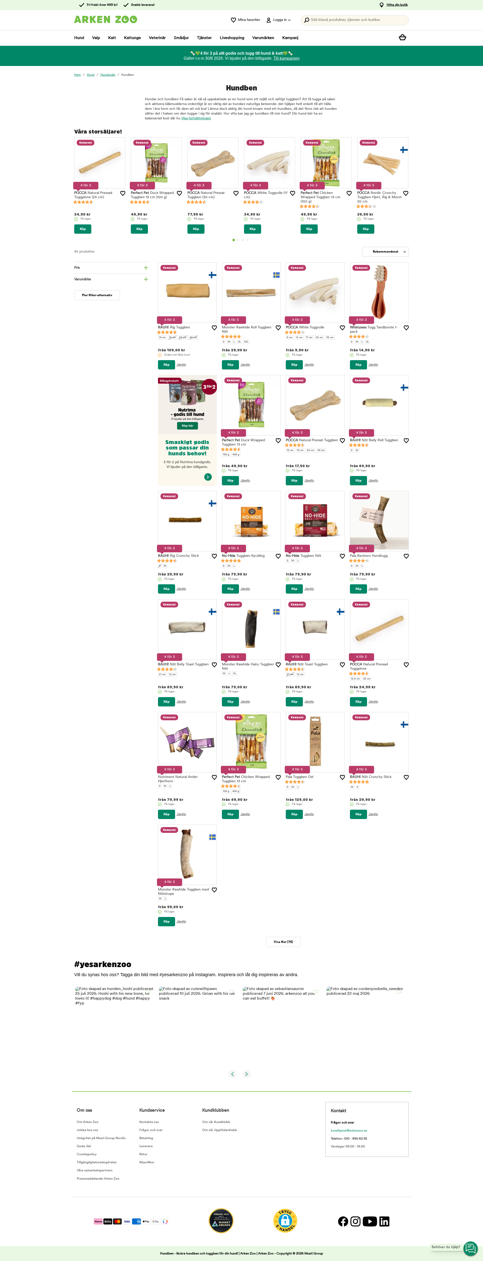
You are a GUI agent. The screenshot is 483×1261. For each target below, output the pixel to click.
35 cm (330, 337)
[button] (114, 1026)
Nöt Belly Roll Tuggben (374, 440)
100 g (226, 454)
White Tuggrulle (305, 327)
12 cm (299, 337)
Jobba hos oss (87, 1130)
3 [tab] (243, 240)
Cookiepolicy (87, 1154)
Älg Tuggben (174, 327)
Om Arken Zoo (88, 1122)
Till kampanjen (286, 58)
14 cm (162, 337)
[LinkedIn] (383, 1221)
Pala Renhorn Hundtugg (369, 556)
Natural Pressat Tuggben (312, 440)
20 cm (310, 450)
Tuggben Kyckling (243, 556)
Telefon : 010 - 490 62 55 (349, 1138)
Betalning (146, 1138)
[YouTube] (369, 1221)
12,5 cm (355, 678)
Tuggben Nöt (303, 556)
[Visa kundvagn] (404, 38)
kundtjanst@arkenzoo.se (349, 1130)
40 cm (193, 337)
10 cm (300, 450)
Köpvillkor (146, 1162)
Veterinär (157, 38)
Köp (83, 229)
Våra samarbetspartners (94, 1170)
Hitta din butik (397, 5)
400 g (235, 454)
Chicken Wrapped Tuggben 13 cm (320, 197)
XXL (246, 341)
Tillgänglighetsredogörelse (96, 1162)
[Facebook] (343, 1221)
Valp (96, 38)
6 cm (290, 337)
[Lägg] (122, 193)
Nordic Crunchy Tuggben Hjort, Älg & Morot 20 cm (379, 197)
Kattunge (132, 38)
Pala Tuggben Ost (299, 777)
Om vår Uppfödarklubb (219, 1130)
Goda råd (84, 1146)
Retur (143, 1154)
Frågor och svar (151, 1130)
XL (239, 341)
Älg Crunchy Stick (178, 556)
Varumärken (263, 38)
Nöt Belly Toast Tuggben (183, 664)
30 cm (321, 450)
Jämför (181, 364)
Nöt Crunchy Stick (370, 777)
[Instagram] (355, 1221)
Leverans (146, 1146)
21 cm (162, 674)
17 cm (309, 337)
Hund (79, 38)
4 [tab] (247, 240)
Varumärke (82, 279)
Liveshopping (232, 38)
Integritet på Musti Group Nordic (101, 1138)
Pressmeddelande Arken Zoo (98, 1178)
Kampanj (290, 38)
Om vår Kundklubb (216, 1122)
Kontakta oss (149, 1122)
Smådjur (181, 38)
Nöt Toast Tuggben (307, 664)
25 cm (182, 337)
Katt (112, 38)
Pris (77, 268)
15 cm (172, 337)
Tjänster (204, 38)
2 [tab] (238, 240)
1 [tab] (233, 240)
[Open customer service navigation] (471, 1249)
